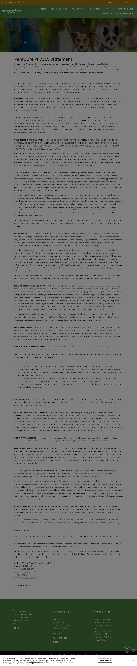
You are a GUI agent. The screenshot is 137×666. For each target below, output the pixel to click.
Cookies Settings (105, 660)
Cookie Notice (34, 664)
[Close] (134, 660)
